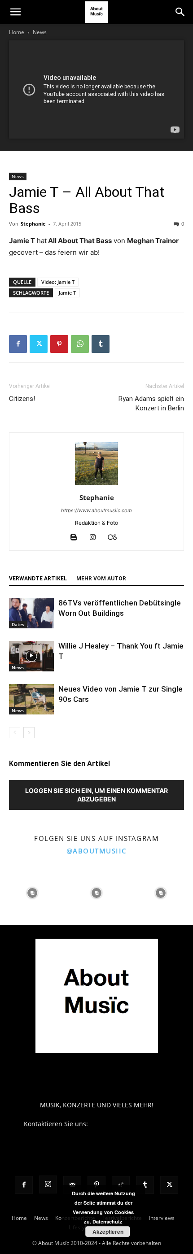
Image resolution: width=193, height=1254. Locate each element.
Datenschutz (107, 1221)
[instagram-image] (32, 893)
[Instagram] (96, 537)
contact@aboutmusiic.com (129, 1123)
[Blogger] (77, 537)
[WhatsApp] (80, 344)
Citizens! (22, 399)
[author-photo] (96, 485)
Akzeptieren (107, 1232)
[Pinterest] (59, 344)
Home (16, 32)
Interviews (162, 1218)
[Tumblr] (101, 344)
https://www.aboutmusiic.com (96, 510)
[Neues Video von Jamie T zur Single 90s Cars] (31, 699)
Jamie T (67, 292)
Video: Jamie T (58, 282)
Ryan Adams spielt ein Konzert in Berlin (151, 403)
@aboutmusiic (96, 850)
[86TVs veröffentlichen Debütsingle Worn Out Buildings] (31, 613)
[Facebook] (18, 344)
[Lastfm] (115, 537)
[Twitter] (39, 344)
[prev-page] (14, 732)
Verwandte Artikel (38, 578)
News (40, 32)
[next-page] (29, 732)
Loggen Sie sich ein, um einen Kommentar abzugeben (96, 795)
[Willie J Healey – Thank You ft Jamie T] (31, 656)
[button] (15, 12)
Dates (18, 624)
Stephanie (33, 223)
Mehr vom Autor (101, 578)
